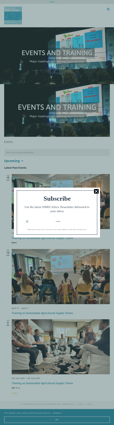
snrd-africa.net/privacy (78, 229)
